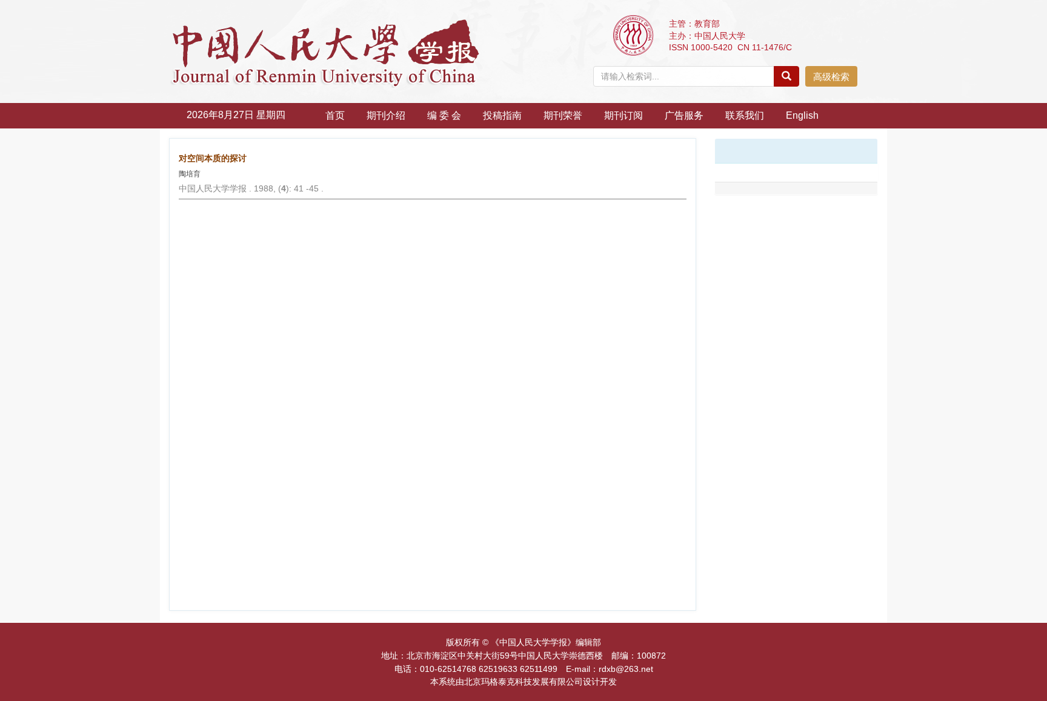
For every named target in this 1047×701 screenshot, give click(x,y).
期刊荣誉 (562, 115)
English (802, 115)
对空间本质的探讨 (213, 158)
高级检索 (831, 76)
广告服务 (684, 115)
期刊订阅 (623, 115)
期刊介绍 (386, 115)
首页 (335, 115)
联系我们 (744, 115)
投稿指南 (502, 115)
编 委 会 (444, 115)
